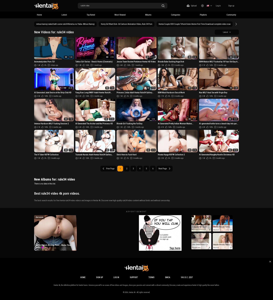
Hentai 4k (132, 292)
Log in (218, 6)
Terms (151, 277)
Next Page (163, 168)
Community (231, 15)
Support (134, 277)
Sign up (231, 6)
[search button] (163, 6)
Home (39, 15)
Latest (64, 15)
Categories (175, 15)
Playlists (203, 15)
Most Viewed (120, 15)
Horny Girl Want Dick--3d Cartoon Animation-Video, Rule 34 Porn (126, 24)
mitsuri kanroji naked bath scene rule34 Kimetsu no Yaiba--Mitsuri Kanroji (65, 24)
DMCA (167, 277)
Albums (148, 15)
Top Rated (91, 15)
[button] (236, 24)
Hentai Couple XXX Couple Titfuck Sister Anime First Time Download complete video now (194, 24)
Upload (194, 6)
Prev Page (110, 168)
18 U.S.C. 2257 (187, 277)
